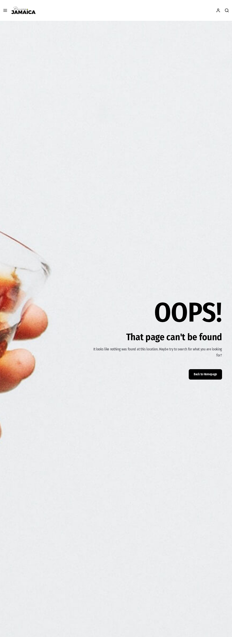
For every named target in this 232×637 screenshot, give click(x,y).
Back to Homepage (205, 374)
